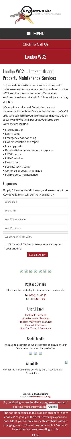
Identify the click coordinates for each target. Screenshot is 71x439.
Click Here (39, 298)
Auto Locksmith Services (35, 318)
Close (35, 435)
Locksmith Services (35, 314)
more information (35, 406)
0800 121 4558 (37, 295)
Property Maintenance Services (35, 321)
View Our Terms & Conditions (35, 328)
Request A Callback (35, 325)
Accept (52, 406)
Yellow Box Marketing (40, 396)
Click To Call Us (35, 44)
